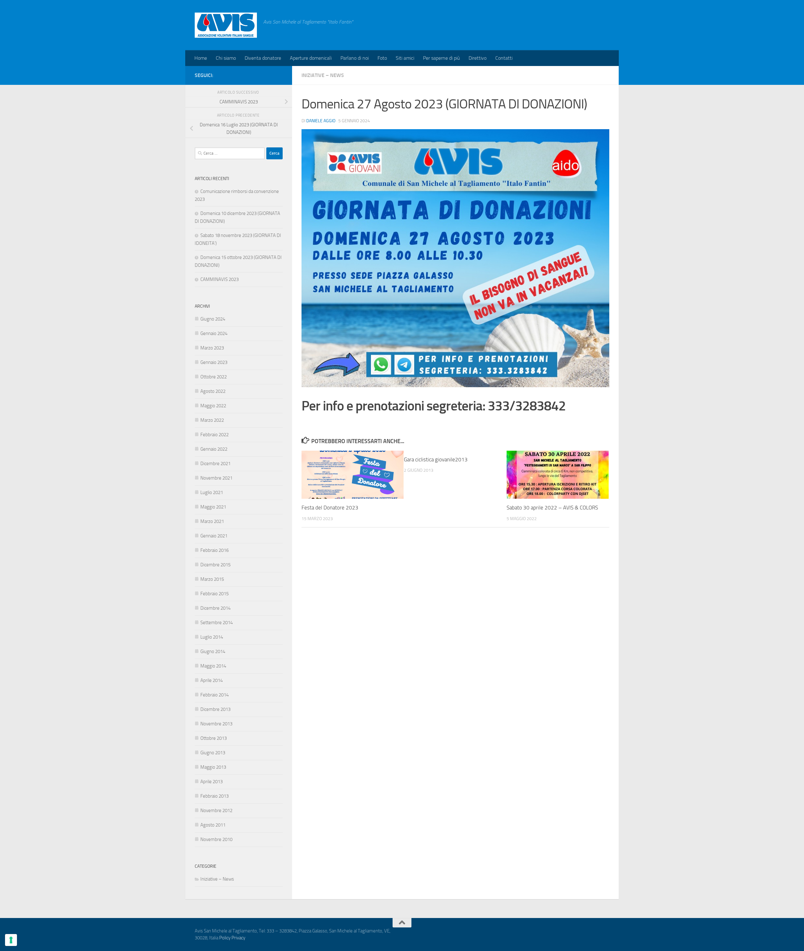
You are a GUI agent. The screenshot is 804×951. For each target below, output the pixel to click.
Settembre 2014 (216, 622)
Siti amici (405, 58)
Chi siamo (226, 58)
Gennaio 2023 (213, 362)
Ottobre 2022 (213, 377)
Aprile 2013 (211, 781)
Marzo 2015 (212, 579)
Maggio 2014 (213, 666)
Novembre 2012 (216, 810)
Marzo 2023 (212, 348)
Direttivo (477, 58)
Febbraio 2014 (214, 695)
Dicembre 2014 (215, 608)
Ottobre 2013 (213, 738)
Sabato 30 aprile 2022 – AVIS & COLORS (552, 507)
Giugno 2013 (212, 753)
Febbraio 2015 (214, 593)
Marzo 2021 (212, 521)
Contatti (504, 58)
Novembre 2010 (216, 839)
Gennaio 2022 (213, 449)
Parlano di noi (354, 58)
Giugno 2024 (212, 319)
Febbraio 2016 (214, 550)
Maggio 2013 (213, 767)
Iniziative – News (323, 75)
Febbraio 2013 (214, 796)
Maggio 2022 (213, 406)
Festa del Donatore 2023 (330, 507)
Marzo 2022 (212, 420)
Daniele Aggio (320, 121)
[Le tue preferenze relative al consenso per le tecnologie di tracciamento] (11, 940)
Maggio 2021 (213, 507)
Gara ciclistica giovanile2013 (436, 459)
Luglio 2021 (211, 492)
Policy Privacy (232, 938)
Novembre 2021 (216, 478)
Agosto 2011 (212, 825)
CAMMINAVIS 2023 (219, 279)
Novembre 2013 (216, 724)
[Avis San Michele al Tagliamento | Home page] (226, 25)
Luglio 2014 (211, 637)
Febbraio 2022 (214, 434)
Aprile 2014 (211, 680)
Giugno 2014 (212, 651)
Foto (382, 58)
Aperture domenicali (311, 58)
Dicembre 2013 (215, 709)
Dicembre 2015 (215, 565)
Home (200, 58)
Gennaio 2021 (213, 536)
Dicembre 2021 (215, 463)
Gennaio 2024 (213, 333)
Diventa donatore (263, 58)
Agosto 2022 (212, 391)
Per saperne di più (441, 58)
